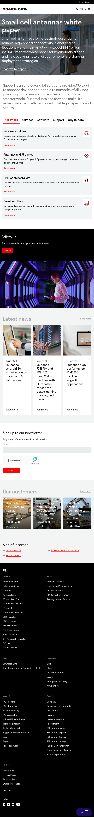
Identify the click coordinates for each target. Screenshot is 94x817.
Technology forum (11, 723)
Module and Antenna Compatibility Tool (21, 668)
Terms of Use (9, 779)
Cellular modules (11, 586)
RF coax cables (13, 555)
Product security (11, 710)
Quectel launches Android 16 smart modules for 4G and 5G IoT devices (16, 370)
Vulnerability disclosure (14, 719)
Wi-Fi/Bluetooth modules (14, 638)
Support (58, 120)
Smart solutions (14, 201)
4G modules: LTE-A (11, 599)
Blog (49, 663)
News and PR (53, 685)
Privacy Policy (9, 774)
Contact (7, 790)
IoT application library (57, 681)
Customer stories (55, 672)
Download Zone (10, 663)
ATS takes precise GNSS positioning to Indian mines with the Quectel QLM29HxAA (76, 514)
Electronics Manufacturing (59, 586)
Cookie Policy (9, 770)
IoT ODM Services (55, 590)
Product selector (11, 581)
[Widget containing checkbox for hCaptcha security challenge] (21, 460)
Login (81, 2)
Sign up (6, 741)
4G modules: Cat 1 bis (13, 603)
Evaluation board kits (17, 178)
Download (85, 9)
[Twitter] (13, 804)
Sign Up (88, 2)
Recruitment (53, 723)
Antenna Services (55, 581)
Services (27, 120)
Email (6, 444)
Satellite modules (11, 630)
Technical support (11, 728)
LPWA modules (9, 621)
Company (51, 701)
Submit (11, 470)
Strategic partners (56, 754)
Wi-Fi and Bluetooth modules (65, 550)
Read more (9, 145)
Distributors (53, 710)
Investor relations (55, 719)
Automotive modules (13, 612)
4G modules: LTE (13, 550)
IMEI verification (10, 714)
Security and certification (59, 750)
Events (50, 676)
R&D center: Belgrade (57, 732)
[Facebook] (4, 804)
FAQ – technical (10, 706)
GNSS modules (9, 616)
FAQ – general (9, 701)
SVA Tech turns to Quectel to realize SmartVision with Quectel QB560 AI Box (16, 512)
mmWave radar (10, 625)
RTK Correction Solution (58, 594)
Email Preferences (11, 783)
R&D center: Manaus (56, 736)
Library (50, 668)
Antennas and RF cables (18, 154)
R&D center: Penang (56, 741)
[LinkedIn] (8, 804)
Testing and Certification (58, 599)
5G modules (8, 608)
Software (43, 120)
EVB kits (6, 643)
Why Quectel (76, 120)
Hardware (11, 120)
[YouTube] (18, 804)
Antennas (7, 590)
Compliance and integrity (59, 706)
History (50, 714)
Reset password (10, 745)
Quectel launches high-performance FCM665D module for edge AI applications (77, 372)
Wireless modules (15, 131)
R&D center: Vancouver (58, 745)
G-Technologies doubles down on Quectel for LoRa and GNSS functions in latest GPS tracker (47, 514)
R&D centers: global (56, 728)
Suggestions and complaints (16, 732)
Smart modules (10, 634)
